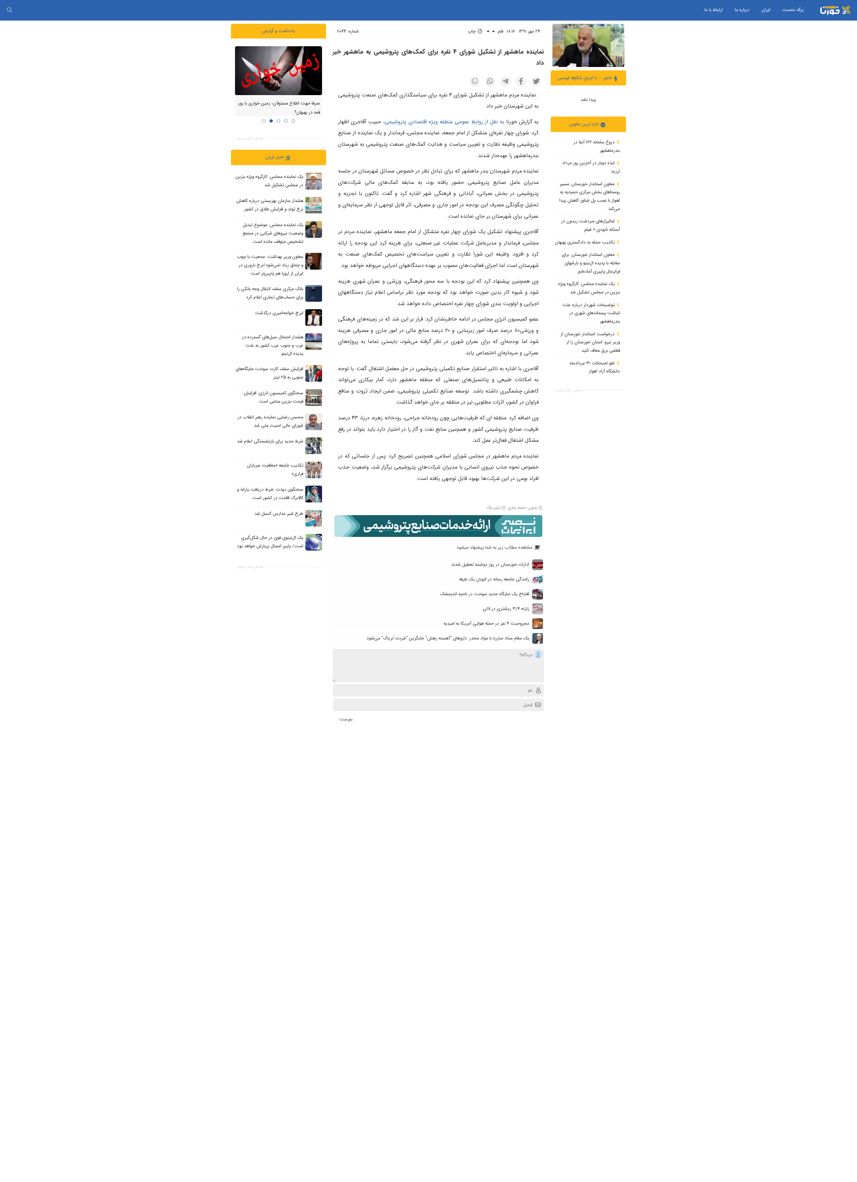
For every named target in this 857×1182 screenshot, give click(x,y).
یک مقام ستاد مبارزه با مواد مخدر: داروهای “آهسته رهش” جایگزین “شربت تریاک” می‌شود (448, 638)
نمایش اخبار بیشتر (570, 390)
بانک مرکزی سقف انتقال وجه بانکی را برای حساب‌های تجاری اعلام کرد (270, 293)
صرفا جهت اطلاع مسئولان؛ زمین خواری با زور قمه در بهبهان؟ (279, 108)
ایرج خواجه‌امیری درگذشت (279, 313)
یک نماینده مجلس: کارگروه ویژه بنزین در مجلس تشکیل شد (589, 288)
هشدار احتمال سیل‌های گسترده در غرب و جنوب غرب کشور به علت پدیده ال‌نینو (272, 345)
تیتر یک (493, 507)
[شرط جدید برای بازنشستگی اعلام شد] (313, 445)
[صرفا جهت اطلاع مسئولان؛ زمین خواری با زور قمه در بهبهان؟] (278, 70)
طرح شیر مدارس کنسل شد (278, 513)
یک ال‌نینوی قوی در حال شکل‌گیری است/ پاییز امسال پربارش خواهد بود (270, 542)
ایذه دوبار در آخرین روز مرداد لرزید (591, 167)
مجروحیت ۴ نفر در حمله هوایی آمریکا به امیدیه (486, 623)
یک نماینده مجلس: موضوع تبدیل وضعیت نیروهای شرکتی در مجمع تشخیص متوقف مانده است (273, 233)
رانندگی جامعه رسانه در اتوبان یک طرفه (494, 579)
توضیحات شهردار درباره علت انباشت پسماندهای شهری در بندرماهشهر (591, 313)
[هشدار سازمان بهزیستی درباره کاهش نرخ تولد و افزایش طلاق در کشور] (313, 205)
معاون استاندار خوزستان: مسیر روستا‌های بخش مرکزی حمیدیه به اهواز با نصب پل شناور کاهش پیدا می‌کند (589, 196)
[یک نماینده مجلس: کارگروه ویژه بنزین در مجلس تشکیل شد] (313, 181)
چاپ (472, 31)
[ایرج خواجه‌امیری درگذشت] (313, 317)
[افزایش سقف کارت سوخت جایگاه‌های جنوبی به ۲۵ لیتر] (313, 373)
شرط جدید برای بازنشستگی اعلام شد (270, 441)
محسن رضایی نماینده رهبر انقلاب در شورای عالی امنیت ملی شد (270, 421)
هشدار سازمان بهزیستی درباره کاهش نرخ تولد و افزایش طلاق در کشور (269, 205)
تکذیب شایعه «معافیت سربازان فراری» (275, 469)
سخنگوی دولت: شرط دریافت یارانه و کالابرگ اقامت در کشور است (270, 493)
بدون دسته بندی (522, 507)
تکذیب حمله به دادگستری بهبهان (585, 242)
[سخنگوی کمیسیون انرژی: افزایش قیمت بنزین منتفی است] (313, 397)
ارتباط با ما (713, 9)
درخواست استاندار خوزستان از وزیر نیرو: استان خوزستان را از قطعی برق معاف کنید (590, 342)
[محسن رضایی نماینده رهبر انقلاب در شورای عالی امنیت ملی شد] (313, 421)
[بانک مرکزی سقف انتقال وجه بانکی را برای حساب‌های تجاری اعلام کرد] (313, 293)
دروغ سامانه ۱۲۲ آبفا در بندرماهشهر (596, 146)
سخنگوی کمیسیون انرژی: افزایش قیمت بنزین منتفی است (273, 397)
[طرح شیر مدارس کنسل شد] (313, 517)
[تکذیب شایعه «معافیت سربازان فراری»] (313, 469)
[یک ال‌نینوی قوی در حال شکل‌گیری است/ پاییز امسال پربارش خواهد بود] (313, 542)
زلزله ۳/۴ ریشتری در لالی (506, 608)
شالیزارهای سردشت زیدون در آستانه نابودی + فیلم (590, 225)
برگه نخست (792, 9)
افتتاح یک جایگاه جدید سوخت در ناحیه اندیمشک (484, 594)
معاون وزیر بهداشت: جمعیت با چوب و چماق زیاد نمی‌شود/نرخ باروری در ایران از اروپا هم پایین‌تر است (270, 265)
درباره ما (742, 9)
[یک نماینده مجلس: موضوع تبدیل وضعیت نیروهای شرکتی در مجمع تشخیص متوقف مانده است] (313, 229)
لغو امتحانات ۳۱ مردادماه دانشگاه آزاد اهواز (595, 367)
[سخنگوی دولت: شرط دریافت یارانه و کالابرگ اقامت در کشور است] (313, 493)
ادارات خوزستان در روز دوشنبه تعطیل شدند (490, 564)
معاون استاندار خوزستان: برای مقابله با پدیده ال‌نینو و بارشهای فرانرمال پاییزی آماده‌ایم (591, 263)
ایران (766, 9)
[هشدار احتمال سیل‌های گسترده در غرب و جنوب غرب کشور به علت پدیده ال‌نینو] (313, 341)
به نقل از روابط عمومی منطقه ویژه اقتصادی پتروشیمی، (442, 122)
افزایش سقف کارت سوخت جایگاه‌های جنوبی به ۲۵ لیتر (269, 373)
